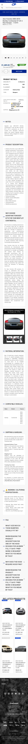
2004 (21, 413)
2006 (21, 417)
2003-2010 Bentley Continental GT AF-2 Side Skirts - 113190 (20, 665)
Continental (14, 417)
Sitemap (14, 733)
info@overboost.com (7, 736)
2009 (21, 421)
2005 (21, 415)
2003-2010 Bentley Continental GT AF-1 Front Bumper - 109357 (7, 665)
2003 (21, 412)
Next (25, 57)
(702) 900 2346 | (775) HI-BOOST (15, 714)
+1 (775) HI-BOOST (11, 738)
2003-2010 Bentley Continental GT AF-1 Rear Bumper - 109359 (7, 627)
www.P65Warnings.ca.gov (17, 510)
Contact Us (14, 740)
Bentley (6, 417)
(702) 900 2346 (9, 1)
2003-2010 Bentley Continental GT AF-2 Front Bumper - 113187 (20, 627)
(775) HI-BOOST (20, 1)
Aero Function (8, 19)
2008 (21, 420)
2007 (21, 418)
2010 (21, 423)
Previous (2, 57)
